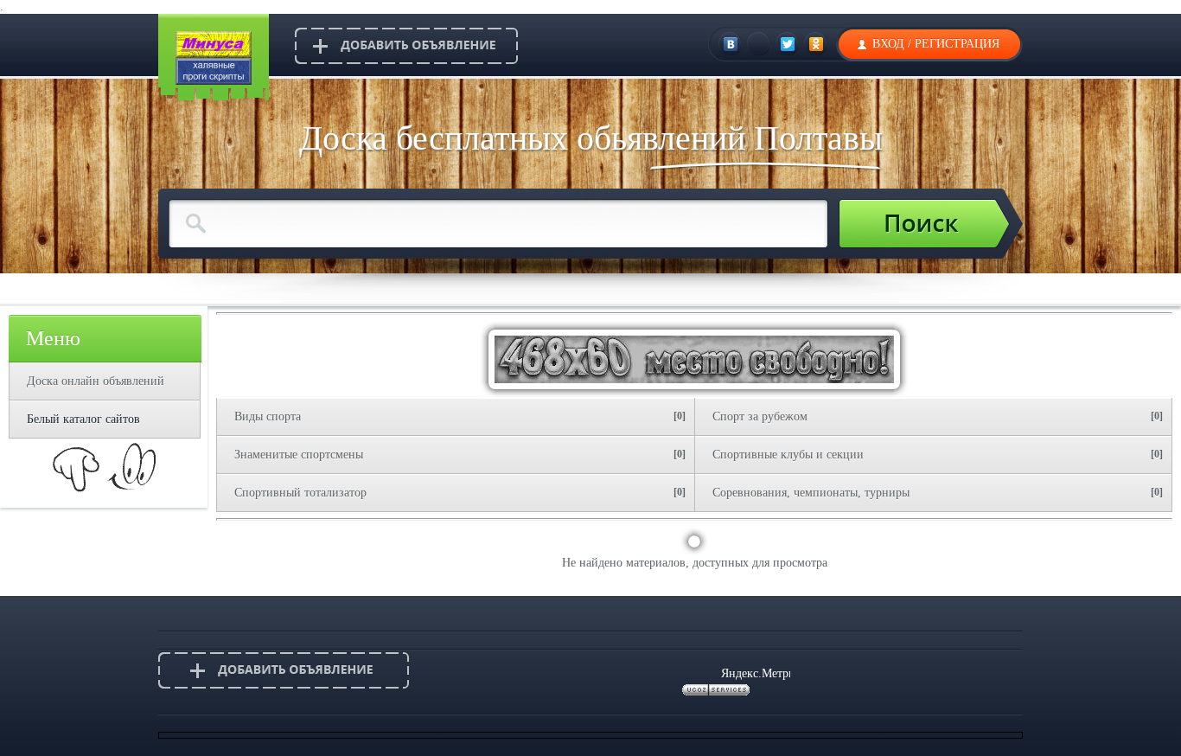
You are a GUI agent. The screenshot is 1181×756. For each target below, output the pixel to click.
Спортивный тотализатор (300, 492)
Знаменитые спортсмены (298, 454)
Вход (888, 43)
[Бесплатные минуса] (214, 54)
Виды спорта (267, 416)
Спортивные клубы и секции (788, 454)
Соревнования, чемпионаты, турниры (811, 492)
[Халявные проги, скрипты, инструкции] (214, 80)
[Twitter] (788, 44)
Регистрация (957, 43)
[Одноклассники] (817, 44)
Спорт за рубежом (760, 416)
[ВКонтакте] (731, 44)
